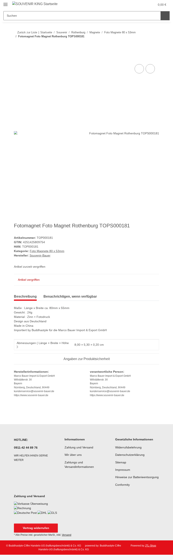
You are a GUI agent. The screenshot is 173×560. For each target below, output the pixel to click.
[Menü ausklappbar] (5, 2)
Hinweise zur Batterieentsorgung (137, 477)
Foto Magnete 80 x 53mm (47, 251)
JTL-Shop (150, 545)
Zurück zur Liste (27, 32)
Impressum (122, 469)
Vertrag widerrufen (36, 528)
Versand (66, 534)
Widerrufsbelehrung (128, 447)
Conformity (122, 484)
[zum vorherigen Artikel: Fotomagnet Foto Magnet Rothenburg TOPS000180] (145, 44)
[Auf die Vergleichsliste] (139, 68)
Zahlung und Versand (79, 447)
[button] (135, 4)
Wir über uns (73, 454)
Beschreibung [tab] (25, 296)
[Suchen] (165, 15)
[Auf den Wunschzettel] (150, 68)
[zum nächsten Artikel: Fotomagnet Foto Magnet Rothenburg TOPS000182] (154, 44)
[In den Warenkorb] (17, 58)
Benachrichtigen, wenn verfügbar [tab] (70, 296)
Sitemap (120, 462)
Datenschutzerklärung (130, 454)
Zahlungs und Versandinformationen (79, 464)
